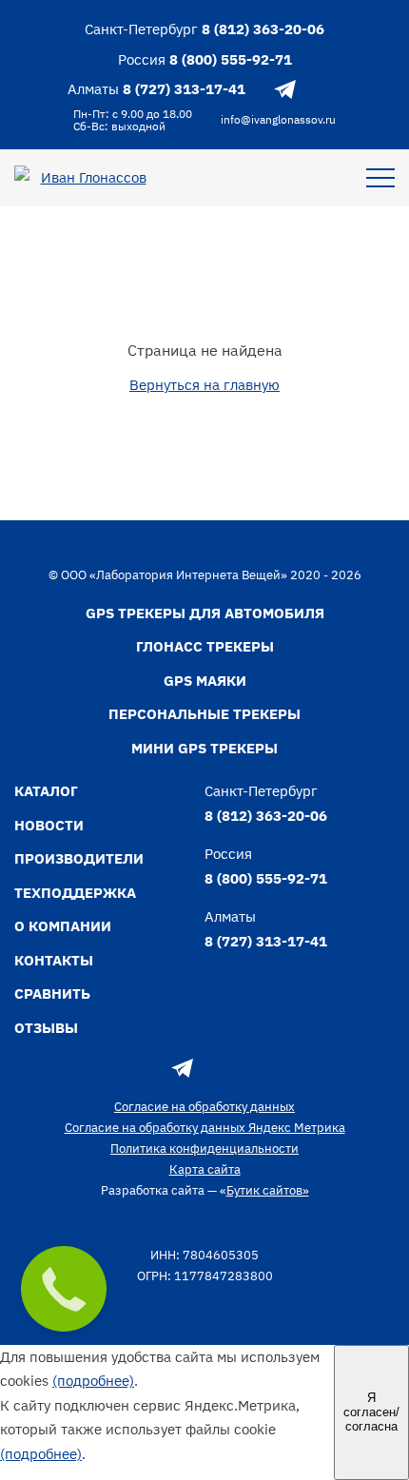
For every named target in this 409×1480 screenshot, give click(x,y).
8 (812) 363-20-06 (263, 29)
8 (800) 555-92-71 (230, 59)
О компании (62, 926)
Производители (79, 858)
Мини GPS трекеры (204, 748)
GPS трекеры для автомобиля (205, 613)
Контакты (53, 960)
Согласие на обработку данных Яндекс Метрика (205, 1128)
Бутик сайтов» (267, 1190)
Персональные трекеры (204, 714)
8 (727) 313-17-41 (184, 89)
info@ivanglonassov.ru (278, 119)
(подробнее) (93, 1381)
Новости (49, 825)
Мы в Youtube (328, 89)
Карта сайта (205, 1169)
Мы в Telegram (285, 89)
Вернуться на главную (204, 385)
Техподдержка (75, 893)
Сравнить (52, 993)
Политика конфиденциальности (204, 1148)
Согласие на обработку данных (204, 1107)
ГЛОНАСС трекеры (205, 646)
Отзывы (46, 1028)
